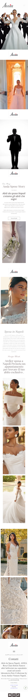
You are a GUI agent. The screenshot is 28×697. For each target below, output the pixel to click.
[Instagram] (14, 695)
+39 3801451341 (14, 688)
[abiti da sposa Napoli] (14, 54)
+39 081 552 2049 (14, 685)
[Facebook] (10, 695)
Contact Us (7, 631)
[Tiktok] (18, 695)
